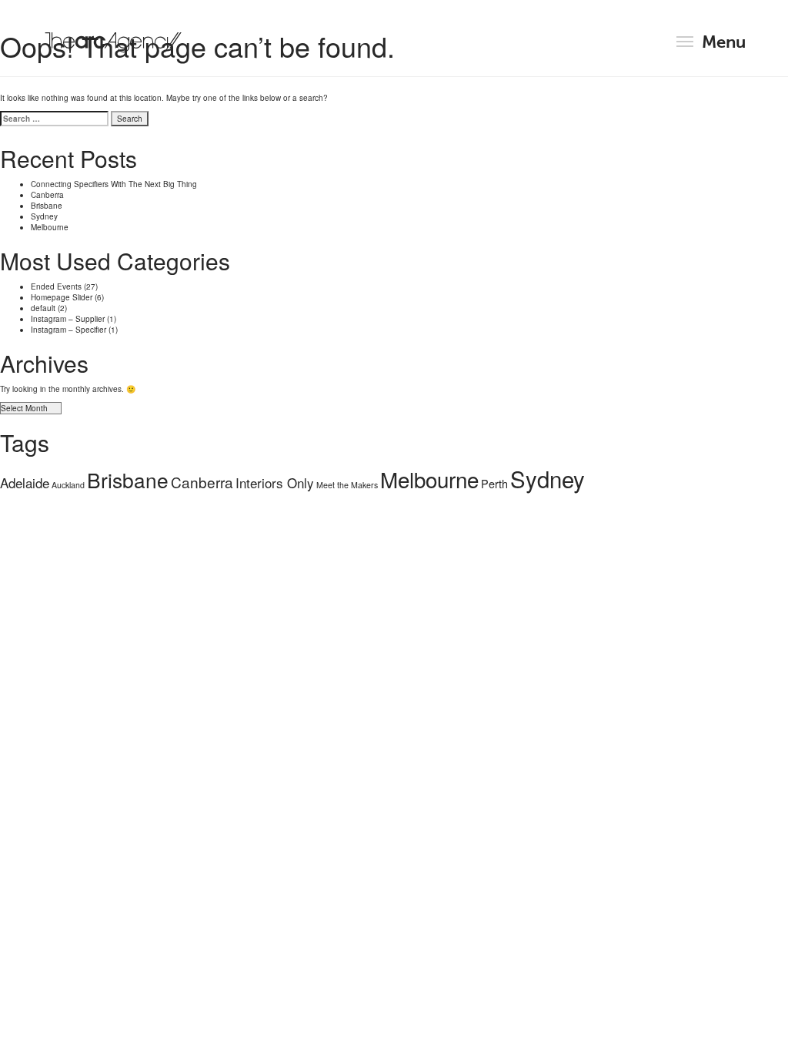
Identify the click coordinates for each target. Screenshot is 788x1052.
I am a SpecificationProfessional (394, 593)
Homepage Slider (61, 297)
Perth (494, 483)
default (43, 308)
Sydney (44, 216)
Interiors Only (274, 482)
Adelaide (24, 482)
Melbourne (49, 227)
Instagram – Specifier (68, 329)
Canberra (47, 194)
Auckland (68, 485)
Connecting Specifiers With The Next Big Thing (114, 184)
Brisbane (46, 205)
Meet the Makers (347, 485)
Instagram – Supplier (68, 318)
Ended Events (56, 286)
